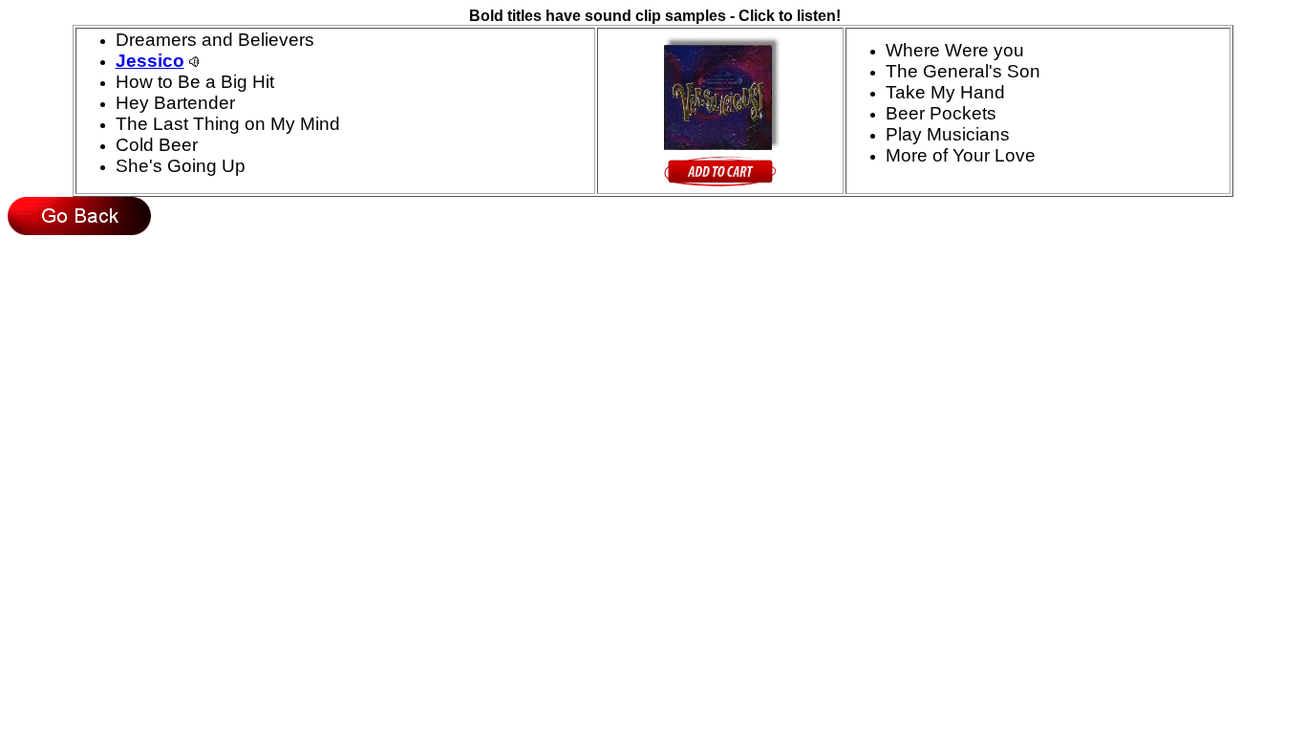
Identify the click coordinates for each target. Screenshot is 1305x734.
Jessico (150, 61)
